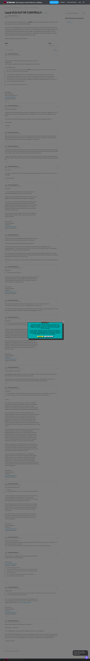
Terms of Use (51, 332)
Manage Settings (48, 336)
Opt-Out (53, 334)
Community (62, 2)
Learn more (47, 328)
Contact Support (54, 2)
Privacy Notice (42, 332)
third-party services (36, 333)
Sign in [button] (79, 2)
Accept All (40, 336)
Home (9, 2)
